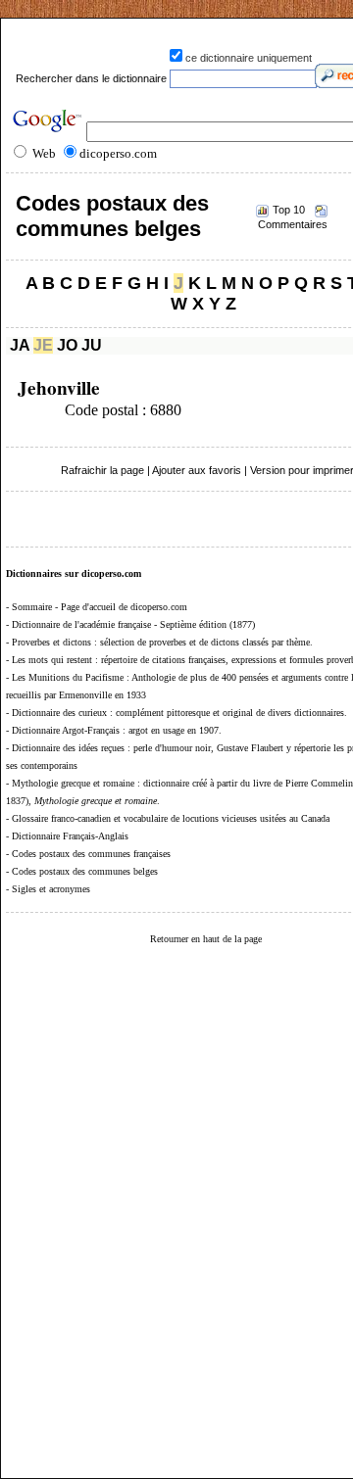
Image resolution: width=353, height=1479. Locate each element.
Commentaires (293, 224)
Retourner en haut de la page (206, 938)
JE (43, 345)
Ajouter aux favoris (196, 470)
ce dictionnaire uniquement (248, 58)
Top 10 (289, 209)
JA (19, 345)
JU (91, 345)
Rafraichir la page (102, 470)
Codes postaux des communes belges (112, 216)
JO (67, 345)
